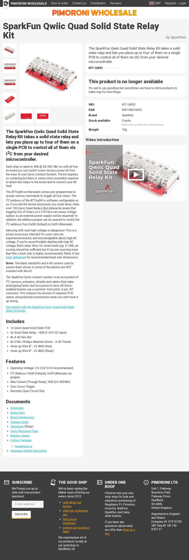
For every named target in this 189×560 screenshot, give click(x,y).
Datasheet (17, 426)
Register (170, 3)
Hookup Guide (19, 422)
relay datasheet (16, 257)
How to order (59, 3)
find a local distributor (70, 521)
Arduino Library (20, 435)
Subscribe (21, 514)
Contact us (79, 3)
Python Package (20, 440)
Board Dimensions (22, 417)
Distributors (98, 3)
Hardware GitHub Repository (28, 451)
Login (182, 3)
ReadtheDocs (23, 446)
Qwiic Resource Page (24, 431)
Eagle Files (17, 413)
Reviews (115, 3)
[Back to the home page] (94, 13)
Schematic (17, 408)
